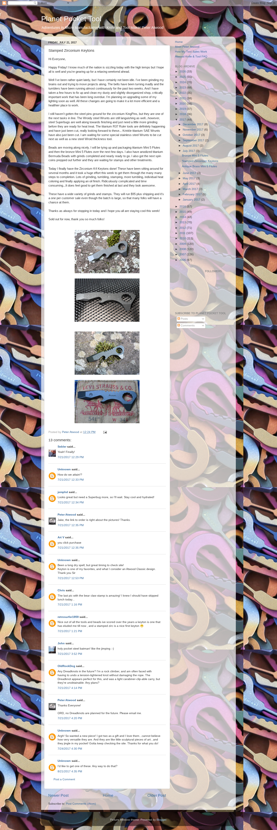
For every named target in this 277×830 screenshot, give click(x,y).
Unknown (64, 469)
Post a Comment (64, 779)
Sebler (62, 446)
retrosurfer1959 (68, 616)
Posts (184, 318)
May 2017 (189, 178)
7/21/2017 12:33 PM (71, 479)
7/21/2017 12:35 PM (71, 525)
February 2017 (193, 194)
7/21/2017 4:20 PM (70, 718)
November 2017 (193, 129)
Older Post (156, 795)
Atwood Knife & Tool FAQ (191, 56)
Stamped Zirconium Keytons (200, 161)
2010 (183, 238)
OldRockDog (66, 666)
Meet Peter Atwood (187, 46)
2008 (183, 249)
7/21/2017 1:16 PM (70, 604)
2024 (183, 82)
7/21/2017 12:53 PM (71, 578)
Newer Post (58, 795)
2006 (183, 259)
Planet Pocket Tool (71, 19)
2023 (183, 87)
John (61, 643)
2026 (183, 71)
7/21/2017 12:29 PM (71, 457)
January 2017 (192, 199)
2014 (183, 217)
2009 (183, 243)
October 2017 (192, 134)
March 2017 (191, 189)
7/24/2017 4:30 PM (70, 748)
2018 (183, 114)
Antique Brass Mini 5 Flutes (199, 166)
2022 (183, 92)
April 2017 (189, 183)
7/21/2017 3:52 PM (70, 653)
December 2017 (193, 124)
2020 (183, 103)
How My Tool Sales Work (191, 51)
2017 (183, 119)
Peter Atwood (67, 514)
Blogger (161, 819)
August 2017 (191, 145)
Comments (187, 325)
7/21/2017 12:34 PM (71, 502)
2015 (183, 211)
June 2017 (190, 173)
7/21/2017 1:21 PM (70, 631)
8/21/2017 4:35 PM (70, 771)
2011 (182, 233)
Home (108, 795)
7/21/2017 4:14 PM (70, 688)
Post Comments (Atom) (81, 803)
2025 (183, 76)
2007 (183, 254)
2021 (183, 98)
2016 (183, 206)
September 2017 (194, 140)
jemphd (63, 492)
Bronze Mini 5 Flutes (195, 155)
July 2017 (189, 150)
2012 (183, 227)
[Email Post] (105, 432)
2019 (183, 108)
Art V (61, 537)
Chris (61, 590)
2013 (183, 222)
